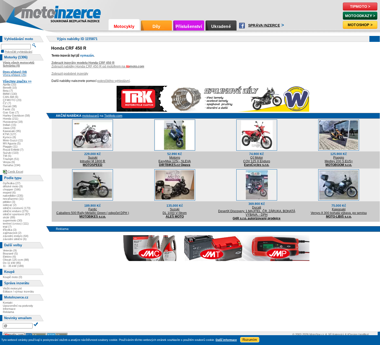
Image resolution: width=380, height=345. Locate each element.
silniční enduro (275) (15, 211)
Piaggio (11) (10, 146)
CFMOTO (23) (12, 100)
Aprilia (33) (9, 84)
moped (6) (9, 192)
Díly (156, 26)
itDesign (352, 334)
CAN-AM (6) (10, 96)
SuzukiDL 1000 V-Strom (175, 211)
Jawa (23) (9, 127)
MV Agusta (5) (12, 143)
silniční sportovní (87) (16, 214)
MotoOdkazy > (360, 16)
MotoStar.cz (316, 334)
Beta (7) (8, 90)
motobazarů (90, 116)
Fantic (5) (9, 109)
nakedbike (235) (13, 195)
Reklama (8, 311)
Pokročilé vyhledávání (18, 51)
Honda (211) (10, 118)
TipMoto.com (113, 116)
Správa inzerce (264, 25)
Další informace (226, 339)
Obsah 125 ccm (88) (16, 259)
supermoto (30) (12, 220)
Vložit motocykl (12, 288)
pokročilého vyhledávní (113, 81)
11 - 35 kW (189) (13, 265)
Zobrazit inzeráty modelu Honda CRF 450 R (83, 63)
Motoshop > (360, 25)
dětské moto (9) (13, 186)
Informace (9, 308)
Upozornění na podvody (18, 305)
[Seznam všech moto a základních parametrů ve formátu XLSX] (5, 171)
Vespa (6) (9, 162)
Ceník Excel (15, 171)
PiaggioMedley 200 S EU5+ (339, 159)
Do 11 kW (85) (12, 262)
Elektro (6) (9, 256)
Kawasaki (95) (12, 131)
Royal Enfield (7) (13, 149)
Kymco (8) (9, 137)
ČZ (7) (7, 103)
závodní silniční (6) (15, 239)
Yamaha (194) (11, 165)
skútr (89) (9, 217)
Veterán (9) (10, 250)
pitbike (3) (9, 201)
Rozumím (249, 340)
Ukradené (221, 26)
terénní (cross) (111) (16, 223)
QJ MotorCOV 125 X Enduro (256, 159)
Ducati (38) (10, 106)
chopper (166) (12, 189)
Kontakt (7, 302)
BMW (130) (10, 93)
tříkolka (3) (10, 229)
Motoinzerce (52, 14)
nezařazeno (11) (13, 198)
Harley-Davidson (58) (16, 115)
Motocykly (124, 26)
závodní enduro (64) (15, 235)
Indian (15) (9, 124)
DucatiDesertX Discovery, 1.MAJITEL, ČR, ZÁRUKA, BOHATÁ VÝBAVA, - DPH (256, 211)
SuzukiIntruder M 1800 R (92, 159)
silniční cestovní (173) (17, 208)
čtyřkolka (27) (11, 183)
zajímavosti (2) (12, 232)
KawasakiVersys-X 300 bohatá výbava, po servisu (339, 211)
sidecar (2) (10, 204)
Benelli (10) (10, 87)
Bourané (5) (10, 253)
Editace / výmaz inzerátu (18, 291)
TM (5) (7, 155)
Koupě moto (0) (12, 277)
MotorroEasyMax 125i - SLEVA (174, 159)
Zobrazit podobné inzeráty (69, 73)
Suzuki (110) (11, 152)
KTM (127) (9, 134)
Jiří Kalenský (336, 334)
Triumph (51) (11, 158)
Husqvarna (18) (13, 121)
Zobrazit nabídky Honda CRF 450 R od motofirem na (97, 66)
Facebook (242, 25)
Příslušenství (189, 26)
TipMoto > (360, 6)
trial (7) (7, 226)
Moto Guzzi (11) (13, 140)
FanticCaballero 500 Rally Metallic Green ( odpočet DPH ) (92, 211)
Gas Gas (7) (11, 112)
